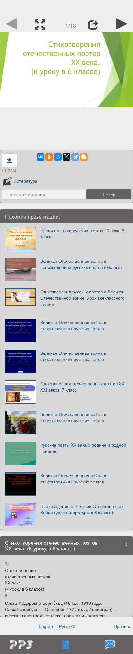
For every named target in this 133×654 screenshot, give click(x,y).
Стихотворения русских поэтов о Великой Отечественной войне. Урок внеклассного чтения (82, 297)
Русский (67, 626)
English (46, 626)
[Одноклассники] (49, 157)
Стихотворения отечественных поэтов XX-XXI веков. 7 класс (83, 386)
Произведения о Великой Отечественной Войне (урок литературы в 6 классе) (82, 509)
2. (7, 595)
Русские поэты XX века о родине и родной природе (83, 448)
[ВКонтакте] (40, 157)
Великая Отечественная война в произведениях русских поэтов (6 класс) (81, 264)
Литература (25, 181)
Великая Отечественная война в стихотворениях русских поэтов (73, 325)
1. (7, 563)
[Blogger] (84, 157)
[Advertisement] (66, 7)
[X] (66, 157)
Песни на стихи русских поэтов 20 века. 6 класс (82, 233)
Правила (122, 626)
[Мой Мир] (58, 157)
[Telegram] (75, 157)
